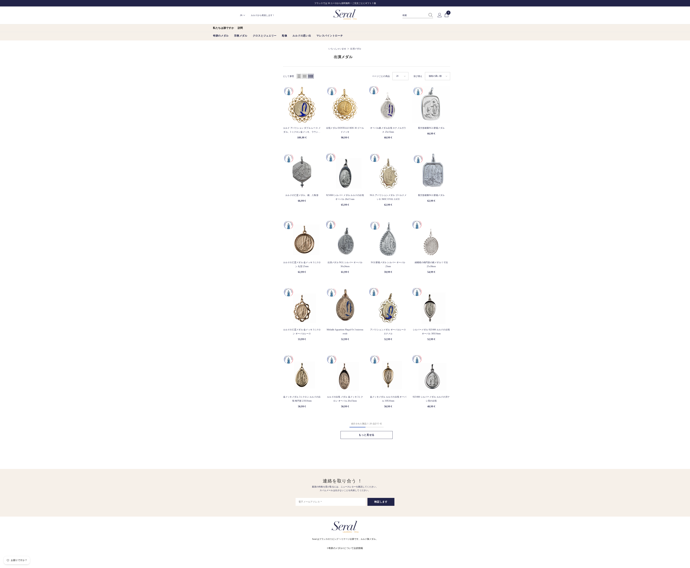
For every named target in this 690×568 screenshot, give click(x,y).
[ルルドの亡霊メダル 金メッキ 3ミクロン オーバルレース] (302, 306)
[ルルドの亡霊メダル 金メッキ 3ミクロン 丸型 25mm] (302, 239)
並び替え (417, 76)
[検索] (417, 15)
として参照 (288, 76)
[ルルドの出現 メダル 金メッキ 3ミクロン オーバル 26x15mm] (345, 373)
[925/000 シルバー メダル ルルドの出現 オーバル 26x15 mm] (345, 172)
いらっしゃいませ (337, 48)
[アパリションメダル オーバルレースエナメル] (388, 306)
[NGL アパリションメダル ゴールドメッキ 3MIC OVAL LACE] (388, 172)
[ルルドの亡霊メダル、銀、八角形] (302, 172)
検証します (381, 501)
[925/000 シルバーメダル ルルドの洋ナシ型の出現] (431, 373)
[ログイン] (440, 15)
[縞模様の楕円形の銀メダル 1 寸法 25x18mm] (431, 239)
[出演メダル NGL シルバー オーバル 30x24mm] (345, 239)
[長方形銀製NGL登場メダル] (431, 104)
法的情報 (358, 548)
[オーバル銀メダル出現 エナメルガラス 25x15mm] (388, 104)
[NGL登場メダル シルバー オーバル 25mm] (388, 239)
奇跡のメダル (335, 548)
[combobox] (414, 15)
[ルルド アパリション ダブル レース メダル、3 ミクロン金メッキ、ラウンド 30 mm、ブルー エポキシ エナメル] (302, 104)
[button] (299, 76)
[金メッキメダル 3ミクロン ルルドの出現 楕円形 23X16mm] (302, 373)
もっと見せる (366, 435)
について (348, 548)
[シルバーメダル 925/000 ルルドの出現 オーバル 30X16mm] (431, 306)
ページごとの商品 (381, 76)
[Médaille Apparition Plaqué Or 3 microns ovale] (345, 306)
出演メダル (355, 48)
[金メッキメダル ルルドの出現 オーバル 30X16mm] (388, 373)
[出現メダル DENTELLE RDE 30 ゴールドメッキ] (345, 104)
